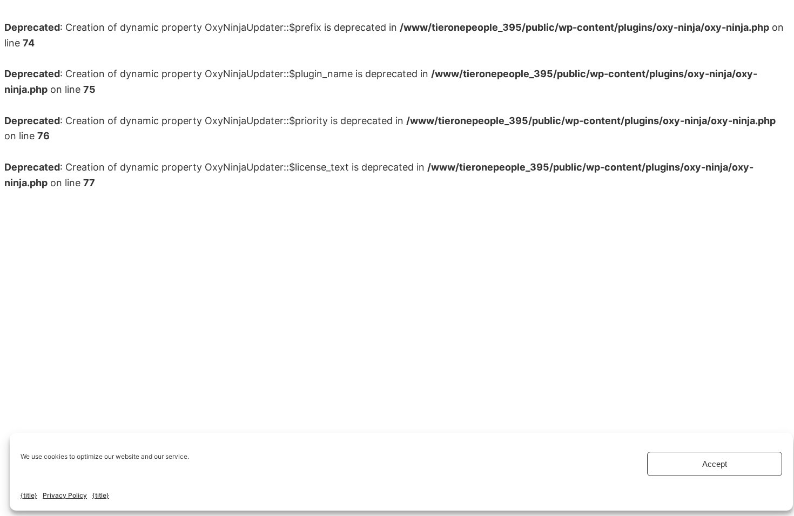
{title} (29, 495)
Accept (714, 464)
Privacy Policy (65, 495)
